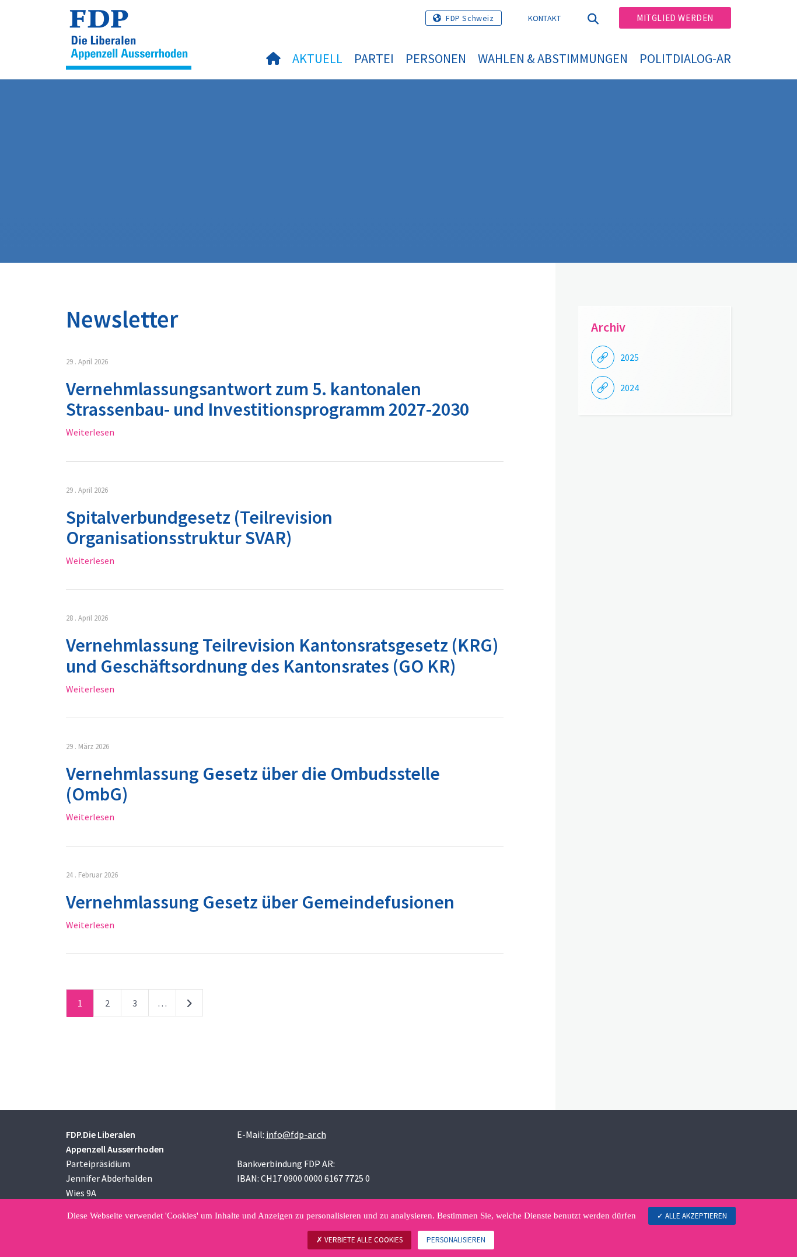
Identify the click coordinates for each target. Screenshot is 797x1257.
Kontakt (544, 18)
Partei (374, 58)
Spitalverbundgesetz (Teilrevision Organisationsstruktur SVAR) (199, 527)
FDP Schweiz (470, 18)
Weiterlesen (90, 432)
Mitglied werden (675, 17)
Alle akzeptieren (695, 1216)
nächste (189, 1005)
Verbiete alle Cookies (363, 1240)
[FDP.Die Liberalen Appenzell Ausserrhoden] (133, 24)
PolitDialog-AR (685, 58)
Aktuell (317, 58)
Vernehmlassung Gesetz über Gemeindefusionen (260, 902)
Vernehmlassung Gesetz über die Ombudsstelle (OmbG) (253, 784)
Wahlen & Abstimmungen (553, 58)
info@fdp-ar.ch (296, 1134)
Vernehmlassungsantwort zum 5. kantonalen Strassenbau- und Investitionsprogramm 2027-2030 (267, 399)
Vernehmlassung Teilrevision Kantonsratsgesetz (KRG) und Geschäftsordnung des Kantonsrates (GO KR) (282, 655)
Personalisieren (456, 1240)
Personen (436, 58)
